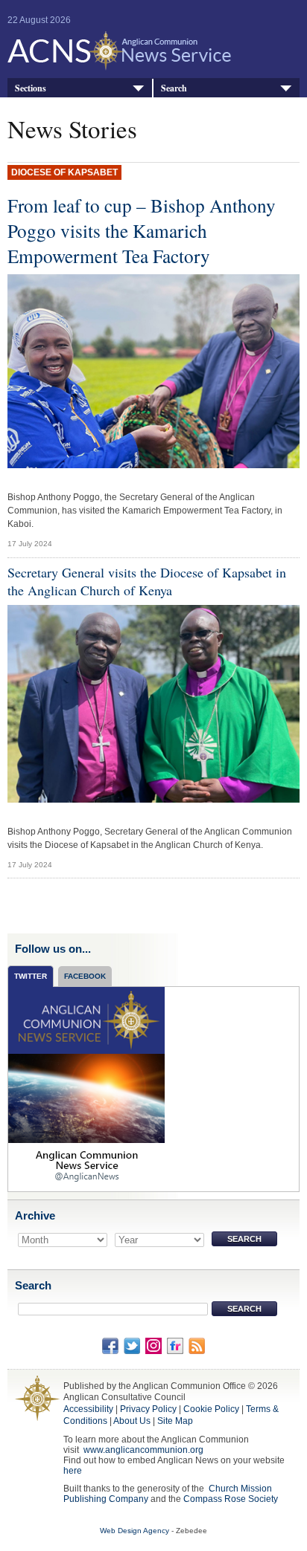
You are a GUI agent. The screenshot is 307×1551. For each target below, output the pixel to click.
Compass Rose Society (230, 1499)
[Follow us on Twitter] (132, 1345)
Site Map (175, 1421)
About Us (132, 1421)
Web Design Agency (134, 1530)
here (72, 1471)
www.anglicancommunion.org (143, 1450)
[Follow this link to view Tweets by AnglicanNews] (86, 1089)
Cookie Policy (211, 1409)
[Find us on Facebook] (110, 1345)
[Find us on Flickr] (175, 1345)
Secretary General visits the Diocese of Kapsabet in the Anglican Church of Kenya (146, 581)
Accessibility (88, 1409)
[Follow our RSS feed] (197, 1345)
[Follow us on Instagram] (153, 1345)
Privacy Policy (148, 1409)
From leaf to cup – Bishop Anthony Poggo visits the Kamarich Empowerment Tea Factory (141, 230)
